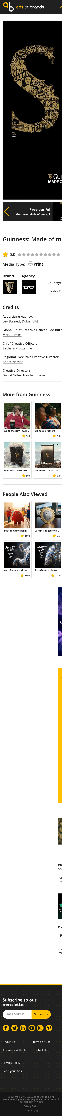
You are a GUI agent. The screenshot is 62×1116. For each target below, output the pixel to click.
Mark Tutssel (12, 335)
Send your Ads (12, 1071)
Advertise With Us (14, 1050)
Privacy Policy (11, 1063)
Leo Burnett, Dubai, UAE (21, 322)
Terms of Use (41, 1042)
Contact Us (40, 1050)
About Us (9, 1042)
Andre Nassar (13, 362)
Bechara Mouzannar (17, 349)
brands (30, 7)
